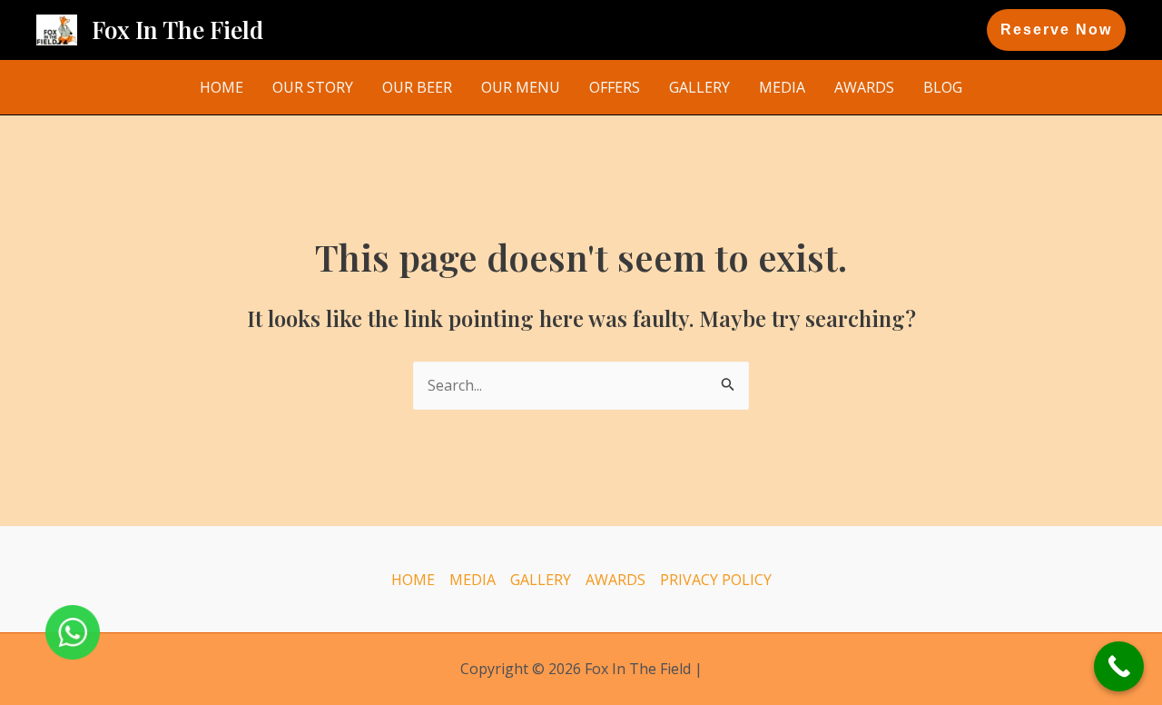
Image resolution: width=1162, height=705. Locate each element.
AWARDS (864, 87)
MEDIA (782, 87)
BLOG (942, 87)
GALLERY (699, 87)
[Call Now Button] (1119, 666)
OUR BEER (417, 87)
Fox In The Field (177, 29)
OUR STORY (312, 87)
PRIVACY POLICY (716, 580)
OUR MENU (520, 87)
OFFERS (614, 87)
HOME (221, 87)
